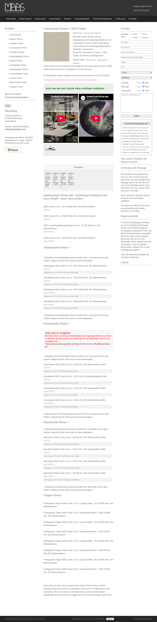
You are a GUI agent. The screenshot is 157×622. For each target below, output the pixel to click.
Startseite (11, 19)
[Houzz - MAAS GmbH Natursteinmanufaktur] (13, 150)
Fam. (135, 38)
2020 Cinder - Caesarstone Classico (87, 33)
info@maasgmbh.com (142, 6)
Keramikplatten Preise (19, 56)
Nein (146, 83)
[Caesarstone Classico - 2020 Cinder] (58, 47)
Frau (144, 34)
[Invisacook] (50, 148)
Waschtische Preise (18, 82)
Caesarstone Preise (18, 48)
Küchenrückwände (102, 19)
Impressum (87, 619)
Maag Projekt (147, 619)
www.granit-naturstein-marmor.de (32, 619)
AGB (95, 619)
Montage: (125, 87)
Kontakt (133, 19)
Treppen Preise (16, 87)
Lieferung (120, 19)
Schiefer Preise (16, 43)
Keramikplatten (82, 19)
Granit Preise (15, 35)
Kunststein (55, 19)
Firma (145, 38)
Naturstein (41, 19)
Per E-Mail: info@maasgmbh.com (136, 123)
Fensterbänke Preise (19, 74)
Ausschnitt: (126, 91)
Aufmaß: (125, 83)
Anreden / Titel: (125, 35)
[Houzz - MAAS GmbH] (110, 619)
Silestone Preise (17, 52)
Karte (26, 143)
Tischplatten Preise (18, 65)
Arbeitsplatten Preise (19, 69)
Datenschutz (77, 619)
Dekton (67, 19)
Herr (135, 34)
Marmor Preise (16, 39)
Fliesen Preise (16, 78)
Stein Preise (26, 19)
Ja (139, 83)
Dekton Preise (16, 61)
